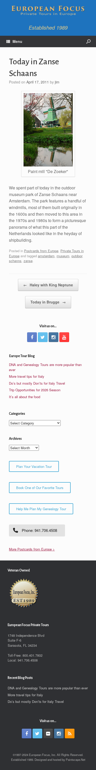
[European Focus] (48, 11)
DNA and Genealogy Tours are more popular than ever (48, 688)
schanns (15, 260)
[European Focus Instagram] (53, 337)
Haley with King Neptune (48, 284)
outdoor (76, 255)
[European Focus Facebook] (32, 337)
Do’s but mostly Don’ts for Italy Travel (37, 383)
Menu (17, 41)
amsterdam (46, 255)
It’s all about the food (24, 396)
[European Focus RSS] (69, 733)
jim (57, 81)
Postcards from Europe (41, 250)
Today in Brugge (48, 301)
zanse (28, 260)
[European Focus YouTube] (64, 337)
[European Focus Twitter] (43, 337)
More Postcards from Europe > (32, 549)
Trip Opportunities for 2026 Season (34, 389)
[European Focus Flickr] (48, 733)
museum (63, 255)
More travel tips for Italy (26, 376)
